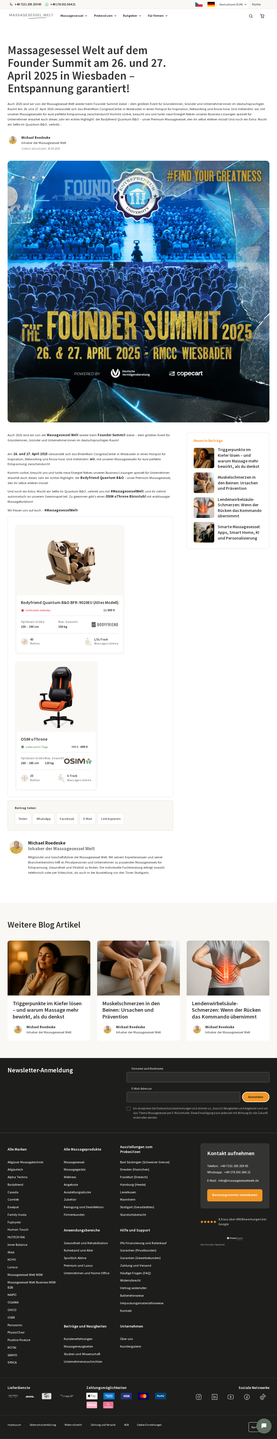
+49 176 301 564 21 (237, 1172)
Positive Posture (19, 1340)
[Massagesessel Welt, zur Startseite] (31, 16)
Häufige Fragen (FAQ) (135, 1273)
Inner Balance (17, 1245)
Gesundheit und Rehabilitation (86, 1243)
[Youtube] (230, 1397)
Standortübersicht (133, 1215)
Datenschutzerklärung (43, 1425)
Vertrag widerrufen (133, 1288)
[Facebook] (246, 1397)
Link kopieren (111, 819)
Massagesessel (72, 16)
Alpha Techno (18, 1177)
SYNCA (12, 1362)
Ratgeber (130, 16)
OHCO (12, 1310)
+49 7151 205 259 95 (234, 1166)
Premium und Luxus (78, 1265)
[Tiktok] (262, 1397)
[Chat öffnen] (264, 1426)
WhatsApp (44, 819)
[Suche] (251, 16)
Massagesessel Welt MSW (25, 1275)
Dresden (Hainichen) (134, 1169)
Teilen (22, 819)
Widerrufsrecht (130, 1280)
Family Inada (17, 1215)
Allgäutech (15, 1169)
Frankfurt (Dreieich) (134, 1177)
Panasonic (15, 1325)
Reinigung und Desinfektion (84, 1207)
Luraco (13, 1267)
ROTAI (12, 1347)
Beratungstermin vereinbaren (234, 1195)
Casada (13, 1192)
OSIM (11, 1317)
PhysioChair (16, 1332)
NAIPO (12, 1295)
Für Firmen (156, 16)
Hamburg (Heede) (133, 1184)
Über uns (126, 1339)
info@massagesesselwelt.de (238, 1180)
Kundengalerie (130, 1346)
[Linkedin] (214, 1397)
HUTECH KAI (16, 1237)
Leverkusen (128, 1192)
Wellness (70, 1177)
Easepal (13, 1207)
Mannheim (128, 1199)
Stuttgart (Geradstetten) (137, 1207)
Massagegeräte (74, 1169)
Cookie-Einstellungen (149, 1425)
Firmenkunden (74, 1215)
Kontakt (126, 1311)
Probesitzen (103, 16)
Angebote (71, 1184)
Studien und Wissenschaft (82, 1354)
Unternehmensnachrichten (83, 1361)
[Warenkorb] (262, 16)
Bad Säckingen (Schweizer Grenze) (145, 1162)
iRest (11, 1252)
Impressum (14, 1425)
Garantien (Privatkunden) (138, 1250)
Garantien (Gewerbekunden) (140, 1258)
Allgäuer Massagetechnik (25, 1162)
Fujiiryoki (14, 1222)
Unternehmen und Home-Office (86, 1273)
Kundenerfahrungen (78, 1339)
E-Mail (87, 819)
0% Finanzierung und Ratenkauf (143, 1243)
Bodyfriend (15, 1184)
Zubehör (70, 1199)
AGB (126, 1425)
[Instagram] (198, 1397)
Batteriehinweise (132, 1295)
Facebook (67, 819)
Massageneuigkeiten (78, 1346)
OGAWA (13, 1302)
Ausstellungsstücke (77, 1192)
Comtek (13, 1199)
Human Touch (18, 1229)
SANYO (12, 1355)
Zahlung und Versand (135, 1265)
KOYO (12, 1259)
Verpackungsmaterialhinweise (141, 1303)
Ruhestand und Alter (78, 1250)
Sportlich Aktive (75, 1258)
